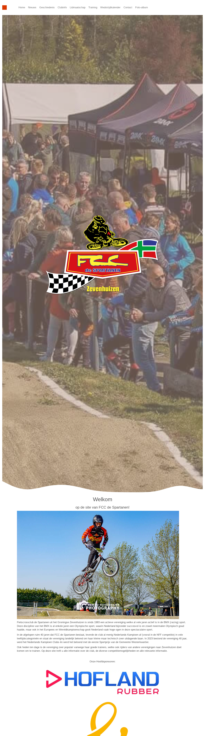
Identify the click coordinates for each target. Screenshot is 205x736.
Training (92, 7)
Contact (128, 7)
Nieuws (32, 7)
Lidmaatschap (77, 7)
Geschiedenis (47, 7)
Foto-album (141, 7)
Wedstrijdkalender (110, 7)
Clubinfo (62, 7)
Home (21, 7)
